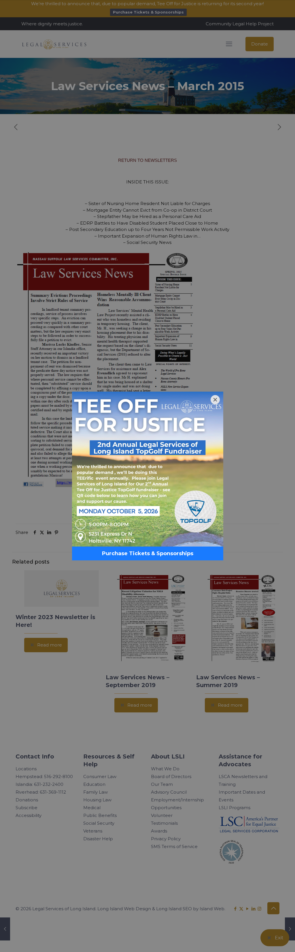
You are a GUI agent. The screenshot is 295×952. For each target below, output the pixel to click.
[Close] (215, 399)
